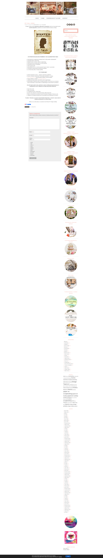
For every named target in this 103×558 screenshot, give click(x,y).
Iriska (64, 387)
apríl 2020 (66, 417)
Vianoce (65, 366)
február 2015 (66, 502)
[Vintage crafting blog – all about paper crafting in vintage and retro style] (51, 14)
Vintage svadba (67, 369)
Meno (31, 131)
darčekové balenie (68, 379)
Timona (65, 402)
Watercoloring (66, 370)
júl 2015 (65, 495)
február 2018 (66, 452)
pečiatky (65, 397)
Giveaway (65, 349)
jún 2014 (65, 512)
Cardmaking (66, 342)
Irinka (76, 385)
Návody (65, 355)
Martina (70, 389)
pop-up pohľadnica (74, 397)
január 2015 (66, 503)
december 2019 (67, 423)
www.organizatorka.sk (31, 77)
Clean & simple (66, 345)
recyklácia (69, 399)
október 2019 (66, 424)
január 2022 (66, 410)
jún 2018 (65, 446)
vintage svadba (70, 406)
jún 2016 (65, 480)
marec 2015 (66, 501)
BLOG (37, 18)
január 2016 (66, 487)
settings (60, 556)
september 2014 (67, 509)
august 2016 (66, 477)
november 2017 (67, 456)
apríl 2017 (66, 466)
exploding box (72, 384)
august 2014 (66, 510)
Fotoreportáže (66, 348)
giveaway (75, 384)
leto (67, 389)
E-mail (31, 135)
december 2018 (67, 438)
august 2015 (66, 494)
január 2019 (66, 437)
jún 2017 (65, 463)
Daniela (73, 378)
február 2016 (66, 485)
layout (64, 389)
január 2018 (66, 453)
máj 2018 (66, 448)
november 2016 (67, 473)
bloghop (67, 376)
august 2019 (66, 427)
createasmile (76, 376)
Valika (73, 402)
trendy (68, 402)
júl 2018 (65, 445)
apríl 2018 (66, 449)
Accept (68, 556)
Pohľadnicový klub (67, 359)
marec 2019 (66, 434)
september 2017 (67, 459)
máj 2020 (65, 416)
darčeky (75, 379)
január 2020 (66, 421)
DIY (68, 384)
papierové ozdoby (72, 396)
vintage (71, 404)
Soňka (73, 400)
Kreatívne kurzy (66, 352)
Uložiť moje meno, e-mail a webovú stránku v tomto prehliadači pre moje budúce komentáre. (32, 149)
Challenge (66, 344)
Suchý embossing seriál (68, 363)
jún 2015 (65, 496)
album (64, 376)
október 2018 (66, 441)
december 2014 (67, 505)
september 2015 (67, 492)
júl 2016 (65, 478)
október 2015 (66, 491)
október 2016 (66, 474)
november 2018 (67, 439)
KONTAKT (64, 18)
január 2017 (66, 470)
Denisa (70, 381)
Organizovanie (66, 358)
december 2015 (67, 488)
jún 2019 (65, 430)
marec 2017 (66, 467)
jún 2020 (65, 414)
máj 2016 (66, 481)
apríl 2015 (66, 499)
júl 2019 (65, 428)
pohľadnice (69, 397)
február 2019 (66, 435)
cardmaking (71, 376)
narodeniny (74, 389)
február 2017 (66, 469)
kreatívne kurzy (69, 387)
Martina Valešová (36, 24)
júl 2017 (65, 462)
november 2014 (67, 506)
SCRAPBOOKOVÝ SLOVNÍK (53, 18)
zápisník (75, 406)
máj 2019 (66, 431)
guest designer (65, 385)
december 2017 (67, 455)
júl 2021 (65, 413)
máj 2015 (66, 498)
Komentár (32, 117)
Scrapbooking (66, 362)
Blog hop (65, 341)
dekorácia (65, 381)
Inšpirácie (65, 351)
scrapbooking (67, 400)
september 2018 (67, 442)
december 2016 (67, 471)
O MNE (42, 18)
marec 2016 (66, 484)
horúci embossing (72, 385)
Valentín (70, 402)
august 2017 (66, 460)
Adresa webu (31, 139)
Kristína (75, 387)
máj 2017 (66, 464)
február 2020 (66, 420)
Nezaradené (44, 24)
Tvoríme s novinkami (68, 365)
